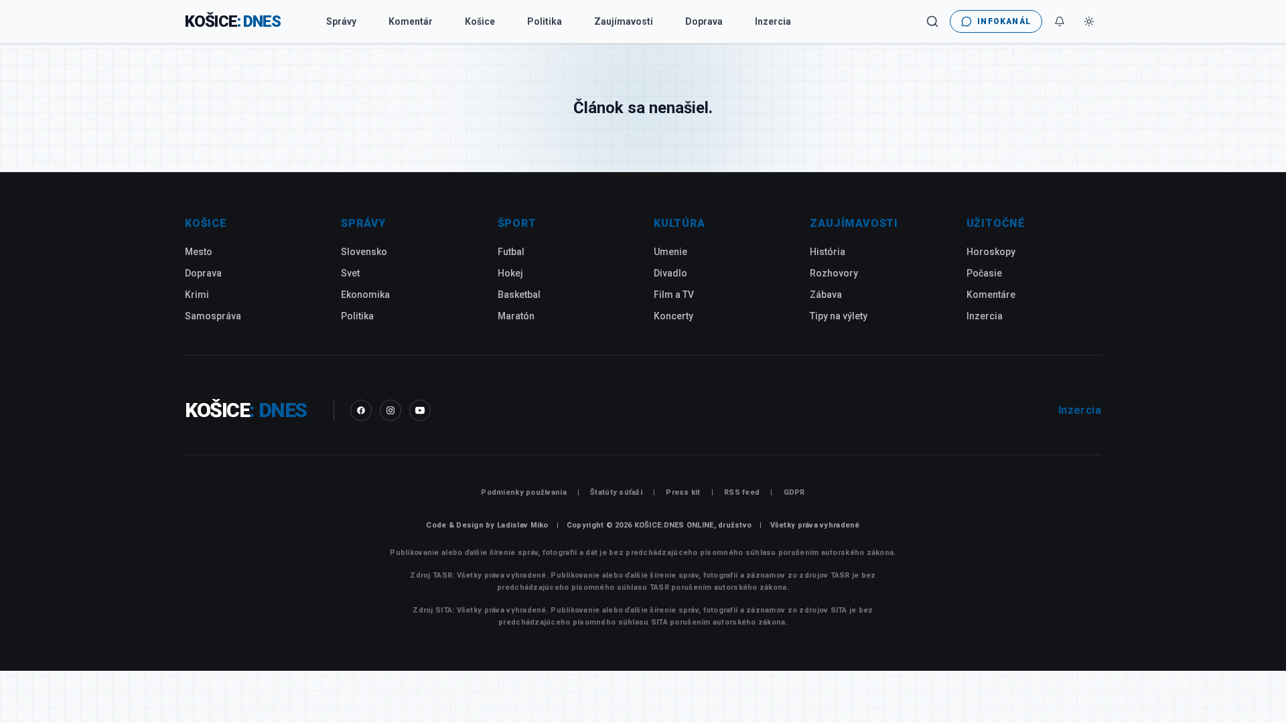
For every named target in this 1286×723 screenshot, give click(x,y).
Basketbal (519, 294)
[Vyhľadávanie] (932, 21)
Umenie (670, 251)
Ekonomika (365, 294)
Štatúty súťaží (616, 492)
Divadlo (670, 273)
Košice (480, 21)
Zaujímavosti (623, 21)
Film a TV (674, 294)
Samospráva (213, 316)
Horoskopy (991, 251)
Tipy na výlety (838, 316)
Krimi (197, 294)
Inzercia (773, 21)
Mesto (198, 251)
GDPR (794, 492)
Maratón (516, 316)
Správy (341, 21)
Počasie (984, 273)
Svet (350, 273)
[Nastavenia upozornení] (1060, 21)
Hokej (510, 273)
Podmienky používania (524, 492)
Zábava (826, 294)
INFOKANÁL (1004, 21)
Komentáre (991, 294)
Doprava (704, 21)
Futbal (511, 251)
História (827, 251)
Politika (544, 21)
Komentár (410, 21)
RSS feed (742, 492)
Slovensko (364, 251)
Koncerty (673, 316)
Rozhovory (834, 273)
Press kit (683, 492)
